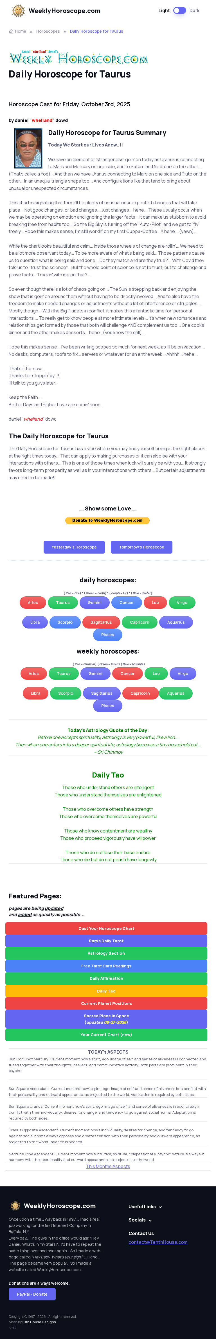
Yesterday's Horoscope (74, 547)
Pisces (107, 634)
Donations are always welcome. (39, 1283)
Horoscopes (48, 31)
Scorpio (65, 622)
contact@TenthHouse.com (158, 1242)
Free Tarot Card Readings (106, 966)
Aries (33, 602)
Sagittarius (101, 622)
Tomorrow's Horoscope (141, 547)
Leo (155, 602)
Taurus (63, 602)
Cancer (127, 602)
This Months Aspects (108, 1166)
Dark (194, 10)
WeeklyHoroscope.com (65, 10)
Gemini (95, 602)
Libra (35, 622)
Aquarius (176, 622)
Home (20, 31)
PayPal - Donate (32, 1294)
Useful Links (142, 1206)
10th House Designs (39, 1322)
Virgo (182, 602)
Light (164, 10)
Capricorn (139, 622)
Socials (137, 1220)
